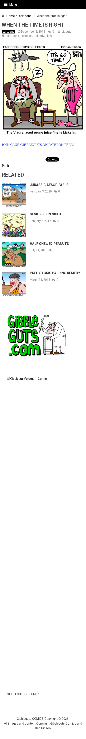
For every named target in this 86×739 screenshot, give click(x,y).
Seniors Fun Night (46, 214)
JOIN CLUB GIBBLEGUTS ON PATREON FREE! (38, 145)
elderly (39, 35)
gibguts (66, 31)
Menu (13, 4)
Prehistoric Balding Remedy (55, 273)
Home (10, 16)
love (50, 35)
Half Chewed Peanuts (49, 244)
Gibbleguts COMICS (30, 719)
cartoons (25, 16)
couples (27, 35)
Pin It (5, 166)
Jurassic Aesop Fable (49, 185)
